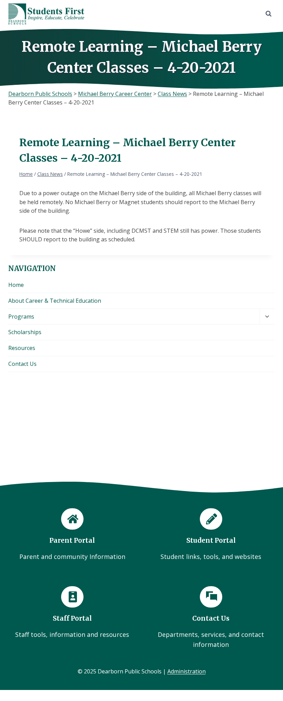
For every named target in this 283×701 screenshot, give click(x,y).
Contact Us (22, 364)
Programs (21, 316)
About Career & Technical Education (54, 300)
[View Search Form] (268, 14)
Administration (186, 671)
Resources (21, 348)
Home (16, 285)
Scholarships (24, 332)
